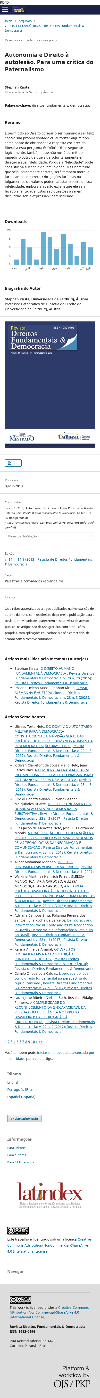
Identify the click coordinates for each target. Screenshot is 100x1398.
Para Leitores (16, 1147)
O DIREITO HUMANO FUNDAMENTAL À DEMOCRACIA (44, 671)
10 (33, 1041)
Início (9, 21)
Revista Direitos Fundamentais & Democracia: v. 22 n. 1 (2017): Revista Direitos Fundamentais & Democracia (52, 939)
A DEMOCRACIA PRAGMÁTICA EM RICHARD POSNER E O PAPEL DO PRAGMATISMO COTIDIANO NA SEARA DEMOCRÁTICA (54, 775)
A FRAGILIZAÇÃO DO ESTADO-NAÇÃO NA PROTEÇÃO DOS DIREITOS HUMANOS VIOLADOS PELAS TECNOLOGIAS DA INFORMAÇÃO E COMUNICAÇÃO (54, 840)
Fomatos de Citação (22, 536)
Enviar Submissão (24, 1118)
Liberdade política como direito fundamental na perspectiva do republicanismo (51, 978)
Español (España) (21, 1096)
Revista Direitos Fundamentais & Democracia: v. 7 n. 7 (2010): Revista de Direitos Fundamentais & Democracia (54, 964)
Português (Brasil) (22, 1089)
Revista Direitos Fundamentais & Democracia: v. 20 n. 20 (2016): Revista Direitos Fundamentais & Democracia (54, 678)
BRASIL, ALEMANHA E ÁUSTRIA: (52, 690)
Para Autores (16, 1155)
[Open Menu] (5, 10)
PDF (15, 463)
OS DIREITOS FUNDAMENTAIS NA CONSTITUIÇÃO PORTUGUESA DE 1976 (45, 954)
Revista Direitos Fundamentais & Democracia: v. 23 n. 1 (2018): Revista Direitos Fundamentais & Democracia (53, 906)
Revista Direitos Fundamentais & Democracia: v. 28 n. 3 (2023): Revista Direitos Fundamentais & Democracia (52, 697)
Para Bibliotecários (20, 1162)
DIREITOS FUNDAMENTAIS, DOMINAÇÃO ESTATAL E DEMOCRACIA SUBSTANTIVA (53, 809)
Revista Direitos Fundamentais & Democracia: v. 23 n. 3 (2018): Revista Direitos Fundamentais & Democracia (53, 786)
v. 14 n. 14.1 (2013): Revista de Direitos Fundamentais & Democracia (44, 28)
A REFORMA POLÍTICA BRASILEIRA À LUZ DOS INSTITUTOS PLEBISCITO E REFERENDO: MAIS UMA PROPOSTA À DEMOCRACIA (55, 893)
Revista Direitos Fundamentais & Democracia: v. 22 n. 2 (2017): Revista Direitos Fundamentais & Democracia (55, 1026)
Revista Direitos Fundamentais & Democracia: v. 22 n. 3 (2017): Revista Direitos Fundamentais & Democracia (53, 753)
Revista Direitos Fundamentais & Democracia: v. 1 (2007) (54, 869)
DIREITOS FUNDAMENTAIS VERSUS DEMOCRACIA (47, 864)
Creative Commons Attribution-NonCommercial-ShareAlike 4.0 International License (49, 1245)
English (13, 1082)
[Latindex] (50, 1209)
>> (41, 1041)
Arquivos (25, 21)
